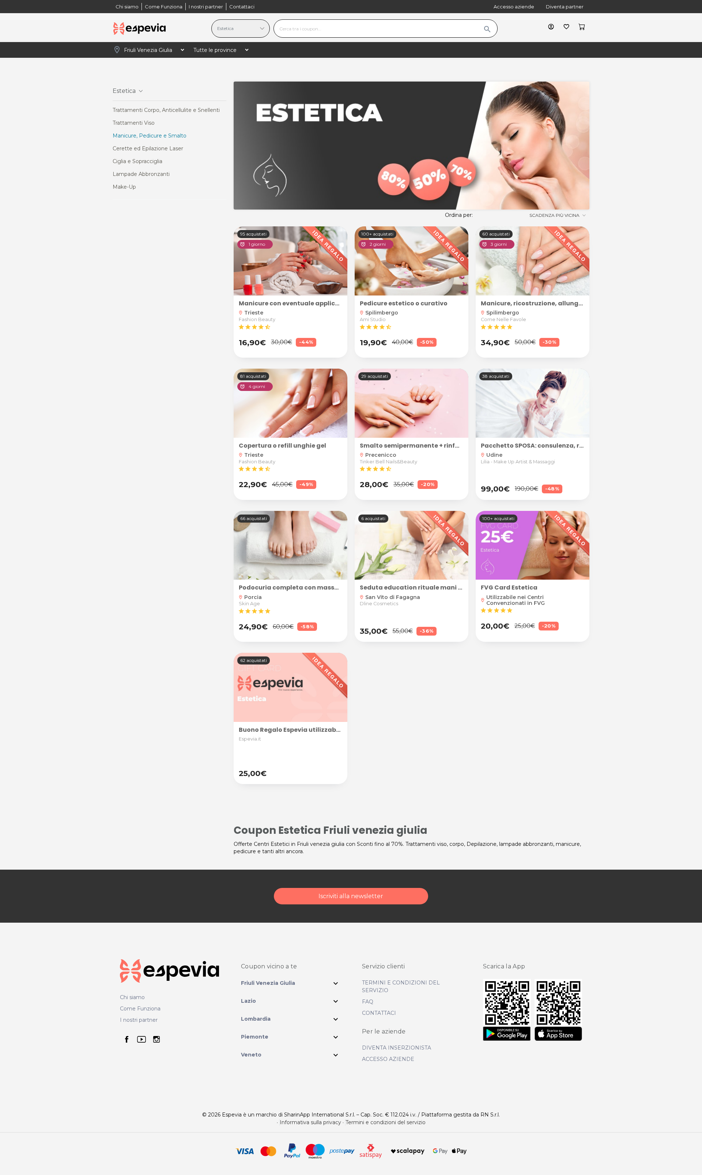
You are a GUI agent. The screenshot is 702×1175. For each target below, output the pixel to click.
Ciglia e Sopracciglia (137, 161)
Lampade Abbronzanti (141, 174)
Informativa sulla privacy (310, 1122)
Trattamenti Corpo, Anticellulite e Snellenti (166, 110)
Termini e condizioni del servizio (386, 1122)
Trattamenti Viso (134, 123)
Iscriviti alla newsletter (350, 896)
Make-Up (124, 187)
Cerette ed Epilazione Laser (148, 148)
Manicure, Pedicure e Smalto (149, 135)
